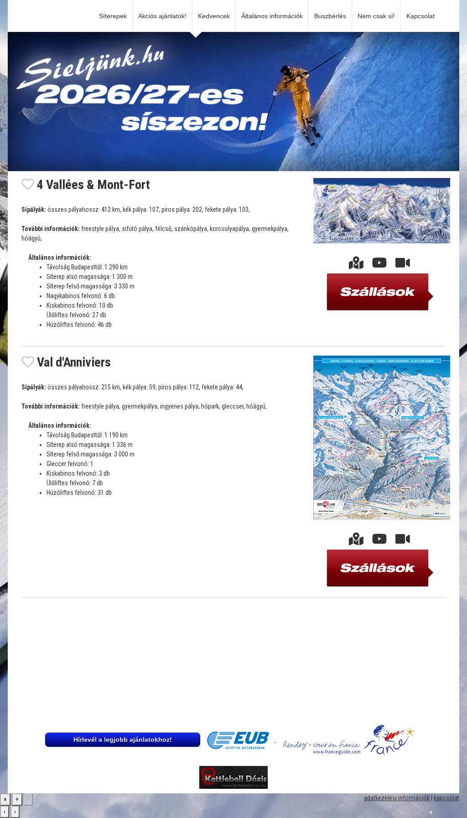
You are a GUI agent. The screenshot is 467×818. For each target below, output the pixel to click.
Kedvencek (214, 16)
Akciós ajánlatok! (162, 16)
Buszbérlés (330, 16)
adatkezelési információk (397, 798)
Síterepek (113, 16)
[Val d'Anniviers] (356, 541)
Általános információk (272, 16)
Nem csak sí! (376, 16)
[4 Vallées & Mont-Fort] (356, 265)
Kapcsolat (422, 16)
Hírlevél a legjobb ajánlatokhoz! (122, 739)
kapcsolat (446, 798)
